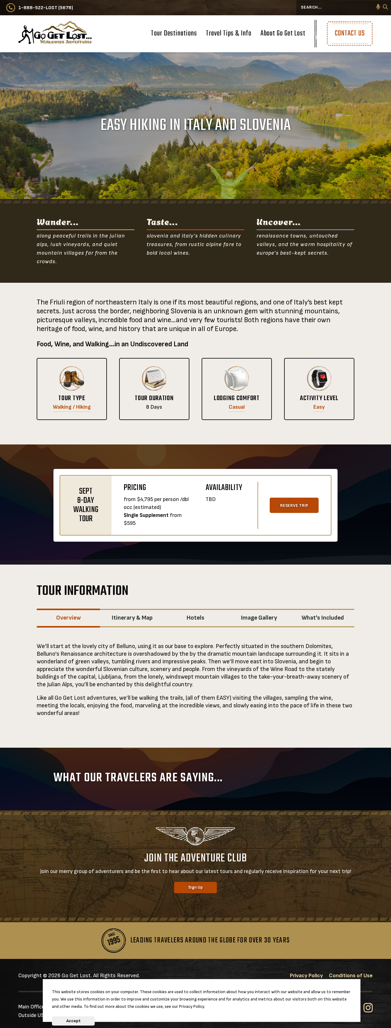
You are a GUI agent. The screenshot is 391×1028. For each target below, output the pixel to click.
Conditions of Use (351, 975)
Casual (237, 407)
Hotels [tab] (195, 617)
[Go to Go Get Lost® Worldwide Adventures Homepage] (55, 33)
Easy (319, 407)
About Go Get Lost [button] (283, 34)
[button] (378, 7)
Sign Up (195, 887)
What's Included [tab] (322, 617)
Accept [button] (73, 1020)
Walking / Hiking (72, 407)
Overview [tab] (68, 617)
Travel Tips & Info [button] (228, 34)
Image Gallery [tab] (259, 617)
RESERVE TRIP (294, 505)
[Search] (385, 7)
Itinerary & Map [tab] (132, 617)
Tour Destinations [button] (174, 34)
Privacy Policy (306, 975)
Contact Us (350, 33)
